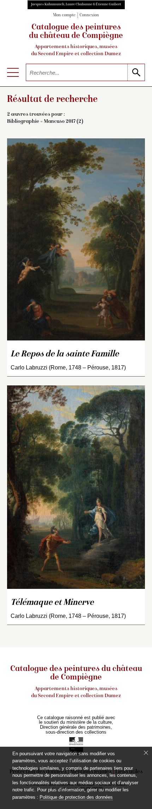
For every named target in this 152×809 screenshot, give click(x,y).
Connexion (89, 15)
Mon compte (64, 15)
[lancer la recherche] (136, 72)
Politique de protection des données (76, 797)
